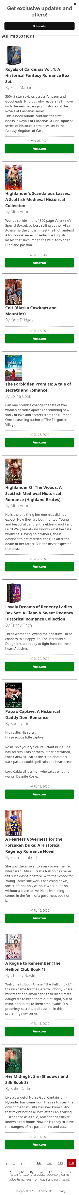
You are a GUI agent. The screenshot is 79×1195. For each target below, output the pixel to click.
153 (32, 1172)
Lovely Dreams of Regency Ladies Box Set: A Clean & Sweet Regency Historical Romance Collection (39, 613)
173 (51, 1172)
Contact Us (45, 1191)
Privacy (61, 1191)
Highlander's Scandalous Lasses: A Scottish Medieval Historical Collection (37, 199)
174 (61, 1172)
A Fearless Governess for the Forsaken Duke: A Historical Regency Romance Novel (33, 845)
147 (39, 1163)
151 (10, 1172)
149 (60, 1163)
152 (21, 1172)
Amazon (39, 148)
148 (49, 1163)
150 (71, 1163)
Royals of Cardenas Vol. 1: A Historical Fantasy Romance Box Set (37, 75)
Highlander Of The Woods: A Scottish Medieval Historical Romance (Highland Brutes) (33, 493)
